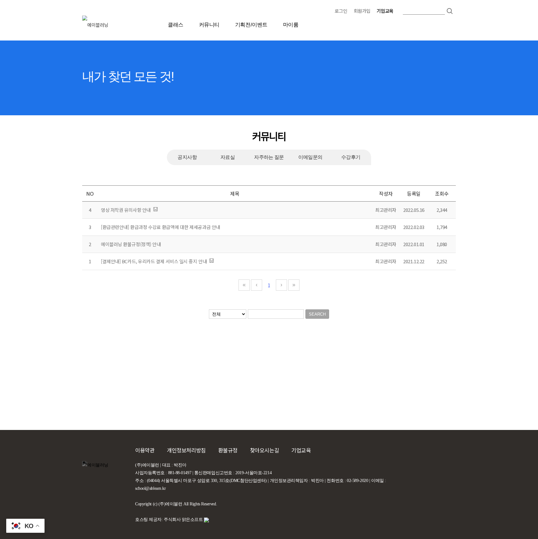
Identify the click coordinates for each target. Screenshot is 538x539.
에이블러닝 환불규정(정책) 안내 (131, 244)
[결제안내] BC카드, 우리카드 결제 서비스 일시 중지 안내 (154, 261)
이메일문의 (310, 157)
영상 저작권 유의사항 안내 (126, 210)
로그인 (341, 10)
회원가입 (362, 10)
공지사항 (187, 157)
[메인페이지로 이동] (82, 24)
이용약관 (144, 450)
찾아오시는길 (264, 450)
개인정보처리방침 (186, 450)
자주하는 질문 (269, 157)
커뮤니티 (209, 25)
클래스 (175, 25)
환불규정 (228, 450)
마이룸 (291, 25)
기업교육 (385, 10)
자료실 (227, 157)
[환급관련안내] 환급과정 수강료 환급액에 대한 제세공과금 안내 (160, 227)
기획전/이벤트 (251, 25)
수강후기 (351, 157)
